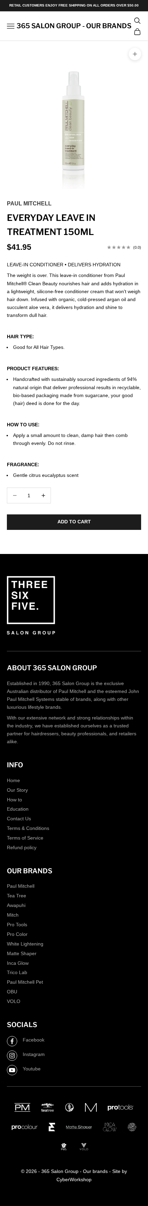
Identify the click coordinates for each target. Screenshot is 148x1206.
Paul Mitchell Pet (25, 982)
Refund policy (21, 847)
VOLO (13, 1001)
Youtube (32, 1068)
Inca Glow (18, 963)
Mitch (13, 915)
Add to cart (74, 521)
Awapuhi (16, 905)
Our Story (17, 790)
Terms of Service (25, 838)
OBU (12, 991)
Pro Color (17, 934)
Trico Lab (17, 972)
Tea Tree (16, 895)
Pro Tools (17, 924)
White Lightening (25, 944)
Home (13, 780)
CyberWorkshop (74, 1179)
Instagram (34, 1054)
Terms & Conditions (28, 828)
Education (18, 809)
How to (14, 799)
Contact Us (19, 818)
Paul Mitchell (29, 203)
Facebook (33, 1040)
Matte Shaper (21, 953)
